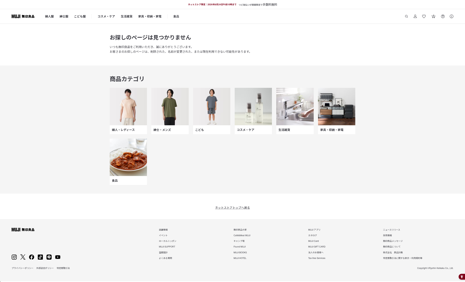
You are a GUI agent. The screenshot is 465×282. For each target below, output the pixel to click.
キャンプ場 (239, 240)
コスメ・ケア (106, 16)
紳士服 (64, 16)
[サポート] (452, 16)
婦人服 (49, 16)
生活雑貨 (126, 16)
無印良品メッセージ (393, 240)
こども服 (80, 16)
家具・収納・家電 (149, 16)
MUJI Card (313, 240)
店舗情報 (163, 229)
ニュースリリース (391, 229)
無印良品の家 (240, 229)
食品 (176, 16)
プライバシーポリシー (22, 267)
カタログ (312, 235)
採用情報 (387, 235)
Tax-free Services (316, 257)
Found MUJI (240, 246)
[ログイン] (415, 16)
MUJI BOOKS (240, 252)
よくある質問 (165, 257)
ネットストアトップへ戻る (232, 207)
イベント (163, 235)
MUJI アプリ (314, 229)
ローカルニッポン (167, 240)
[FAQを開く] (443, 16)
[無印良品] (23, 229)
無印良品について (392, 246)
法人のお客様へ (316, 252)
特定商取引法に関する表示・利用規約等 (402, 257)
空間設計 (163, 252)
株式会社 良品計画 (393, 252)
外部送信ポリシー (45, 267)
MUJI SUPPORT (167, 246)
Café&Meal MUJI (242, 235)
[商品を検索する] (406, 16)
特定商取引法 (63, 267)
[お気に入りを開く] (424, 16)
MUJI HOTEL (240, 257)
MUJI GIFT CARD (317, 246)
